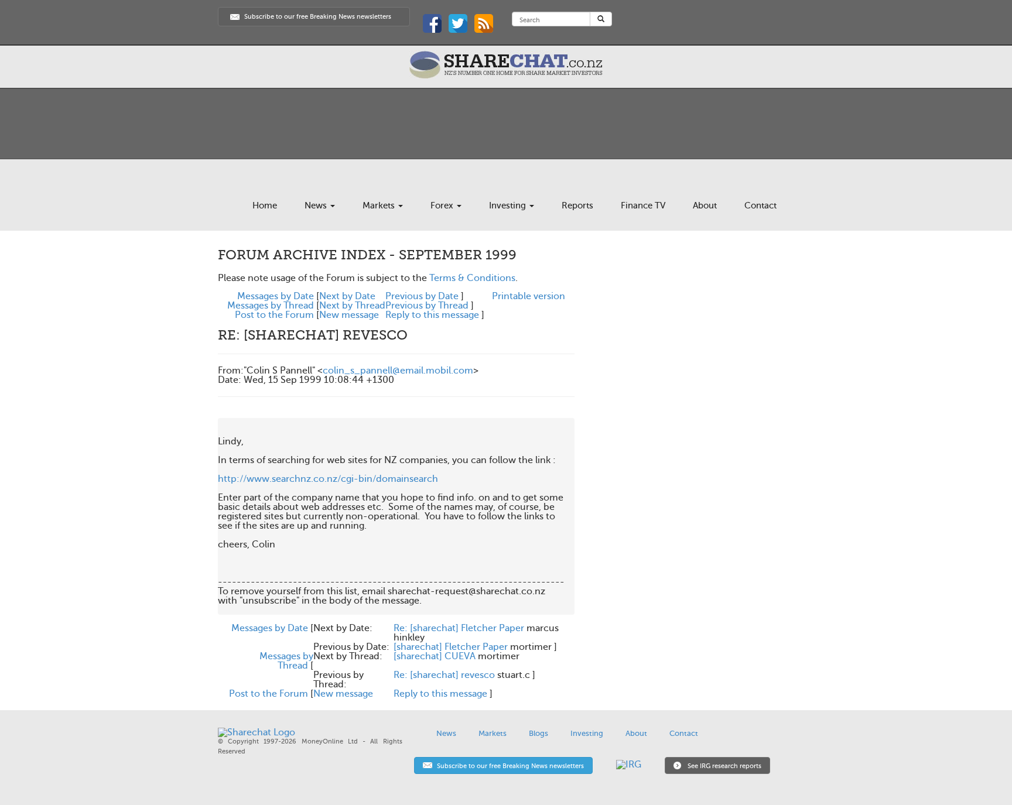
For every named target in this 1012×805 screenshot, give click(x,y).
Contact (760, 205)
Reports (577, 205)
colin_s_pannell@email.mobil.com (398, 370)
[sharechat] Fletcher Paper (451, 647)
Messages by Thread (270, 305)
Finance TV (643, 205)
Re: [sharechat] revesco (444, 675)
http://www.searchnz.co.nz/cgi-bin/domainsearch (328, 479)
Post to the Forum (274, 315)
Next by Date (347, 296)
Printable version (528, 296)
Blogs (538, 733)
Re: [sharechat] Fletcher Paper (459, 628)
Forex (443, 205)
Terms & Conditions (472, 278)
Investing (508, 205)
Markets (380, 205)
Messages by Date (275, 296)
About (705, 205)
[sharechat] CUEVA (435, 656)
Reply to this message (432, 315)
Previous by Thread (427, 305)
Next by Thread (352, 305)
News (317, 205)
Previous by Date (422, 296)
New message (349, 315)
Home (264, 205)
